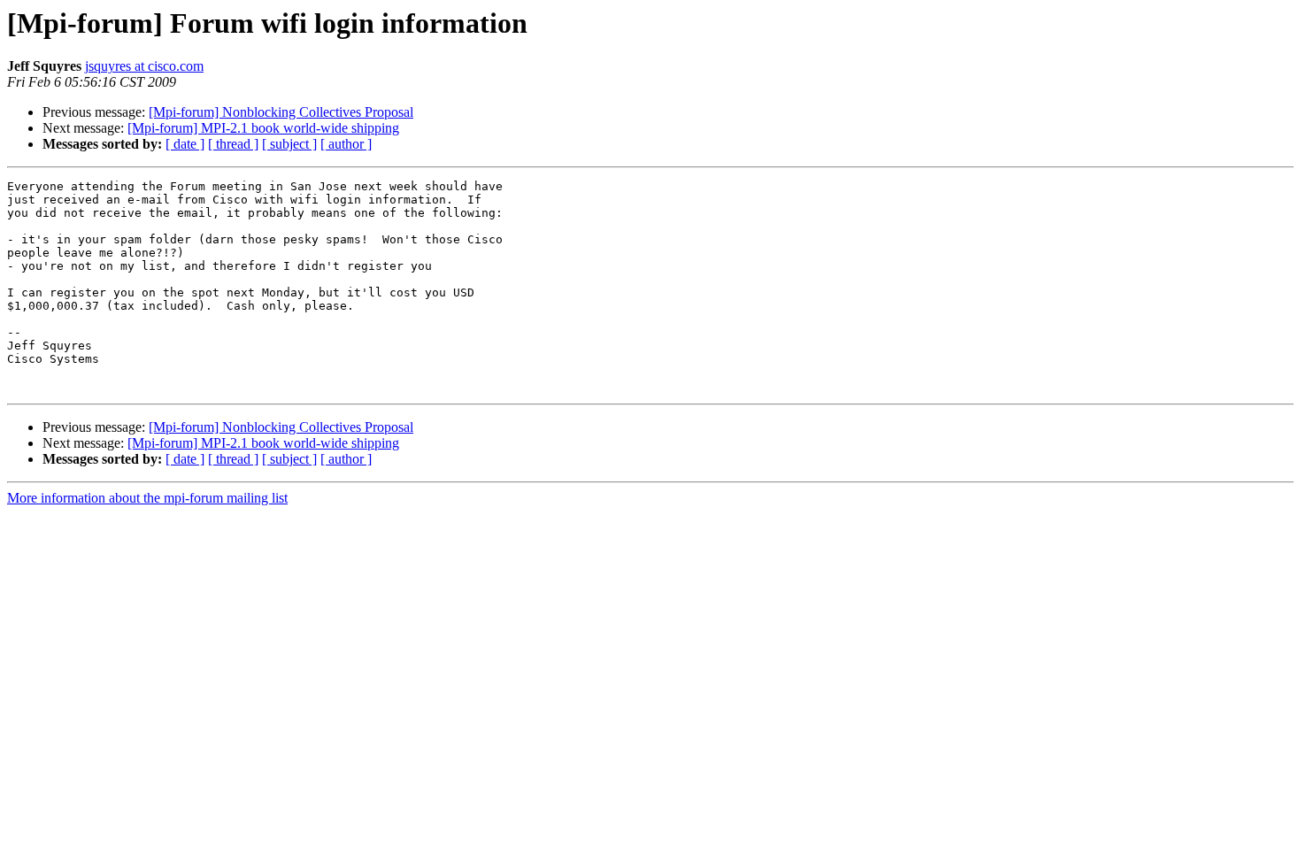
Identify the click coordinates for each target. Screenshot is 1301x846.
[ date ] (185, 143)
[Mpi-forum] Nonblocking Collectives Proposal (281, 111)
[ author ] (346, 143)
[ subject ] (289, 143)
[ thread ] (233, 143)
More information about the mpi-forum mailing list (147, 497)
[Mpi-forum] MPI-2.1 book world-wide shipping (263, 127)
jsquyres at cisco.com (144, 65)
